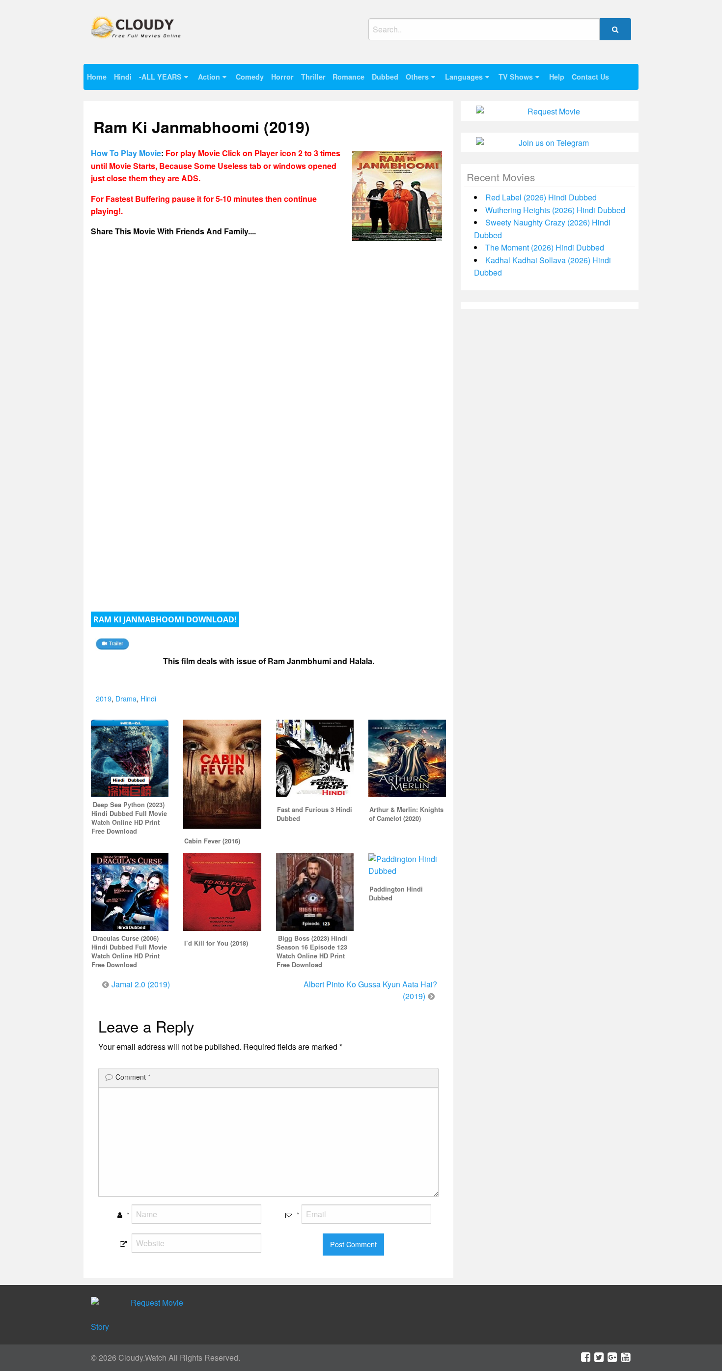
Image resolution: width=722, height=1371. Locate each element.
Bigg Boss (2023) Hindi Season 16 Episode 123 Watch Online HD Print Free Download (312, 951)
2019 (103, 698)
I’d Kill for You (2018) (216, 943)
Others (417, 77)
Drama (126, 698)
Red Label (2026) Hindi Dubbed (541, 197)
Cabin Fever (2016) (212, 841)
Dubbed (385, 77)
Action (209, 77)
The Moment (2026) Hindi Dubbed (544, 247)
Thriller (313, 77)
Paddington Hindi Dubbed (396, 893)
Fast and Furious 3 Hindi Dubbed (314, 814)
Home (97, 77)
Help (556, 77)
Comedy (250, 77)
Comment (132, 1077)
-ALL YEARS (160, 77)
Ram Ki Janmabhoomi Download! (165, 619)
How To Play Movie (126, 153)
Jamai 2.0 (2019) (140, 984)
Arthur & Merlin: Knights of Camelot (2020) (406, 814)
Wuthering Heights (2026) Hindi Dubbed (555, 210)
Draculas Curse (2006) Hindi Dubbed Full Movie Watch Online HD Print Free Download (129, 951)
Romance (348, 77)
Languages (464, 77)
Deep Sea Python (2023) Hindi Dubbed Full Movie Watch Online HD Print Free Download (129, 818)
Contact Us (590, 77)
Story (100, 1326)
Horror (282, 77)
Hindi (123, 77)
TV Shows (516, 77)
